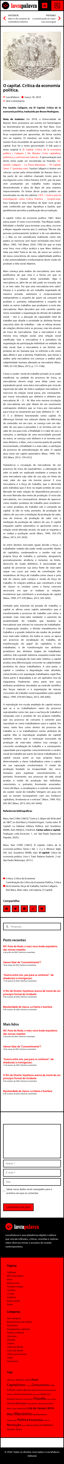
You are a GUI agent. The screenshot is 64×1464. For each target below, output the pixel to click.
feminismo (28, 1399)
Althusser (11, 1380)
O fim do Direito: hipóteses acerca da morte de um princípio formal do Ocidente (31, 992)
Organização (12, 1420)
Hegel (53, 1399)
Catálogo (11, 1272)
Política (22, 1419)
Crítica (9, 878)
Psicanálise (12, 1325)
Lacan (14, 1408)
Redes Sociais (13, 1300)
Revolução (14, 1425)
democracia (30, 1389)
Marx (10, 1414)
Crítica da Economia (24, 878)
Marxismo (23, 1413)
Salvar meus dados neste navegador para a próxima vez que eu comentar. (29, 1191)
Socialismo (46, 1425)
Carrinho (11, 1290)
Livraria (10, 1293)
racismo (47, 1420)
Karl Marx (11, 889)
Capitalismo (16, 1384)
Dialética (10, 1394)
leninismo (21, 1408)
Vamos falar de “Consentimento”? (22, 962)
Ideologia (21, 1403)
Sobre (10, 1304)
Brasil (34, 1379)
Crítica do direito (15, 1346)
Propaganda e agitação (18, 1328)
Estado (43, 1394)
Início (9, 1279)
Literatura (12, 1336)
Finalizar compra (15, 1286)
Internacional (43, 1403)
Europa (10, 1398)
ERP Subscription (15, 1275)
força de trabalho (30, 885)
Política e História (15, 1332)
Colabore (11, 1297)
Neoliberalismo (39, 1414)
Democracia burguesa (46, 1390)
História (11, 1403)
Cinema (28, 1385)
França (48, 1399)
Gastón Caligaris (48, 885)
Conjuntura (12, 1361)
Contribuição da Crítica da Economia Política (29, 882)
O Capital (47, 889)
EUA (49, 1394)
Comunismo (40, 1385)
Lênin (50, 1408)
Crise (52, 1385)
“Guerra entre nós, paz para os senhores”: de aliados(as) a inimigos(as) (28, 976)
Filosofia (11, 1339)
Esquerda (36, 1394)
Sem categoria (14, 1318)
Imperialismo (32, 1403)
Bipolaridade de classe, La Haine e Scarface (27, 1006)
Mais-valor (22, 889)
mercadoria (35, 889)
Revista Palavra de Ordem (19, 1321)
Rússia (24, 1425)
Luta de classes (36, 1408)
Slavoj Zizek (32, 1425)
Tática (18, 1429)
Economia (27, 1394)
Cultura (10, 1343)
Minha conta (13, 1282)
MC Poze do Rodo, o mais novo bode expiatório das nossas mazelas (30, 948)
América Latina (23, 1379)
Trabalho (11, 1429)
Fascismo (19, 1399)
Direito (17, 1394)
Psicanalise (36, 1420)
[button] (44, 5)
